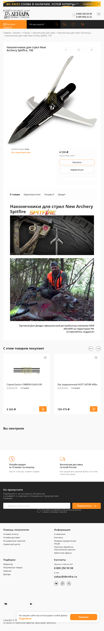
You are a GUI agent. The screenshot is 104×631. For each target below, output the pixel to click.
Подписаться (84, 505)
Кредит (61, 194)
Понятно (84, 617)
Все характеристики (21, 152)
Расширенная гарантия (14, 541)
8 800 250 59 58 (63, 568)
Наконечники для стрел (43, 32)
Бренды (7, 574)
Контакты (58, 537)
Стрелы (26, 32)
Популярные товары (12, 567)
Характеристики (32, 194)
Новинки (7, 571)
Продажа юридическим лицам (65, 542)
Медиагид (8, 564)
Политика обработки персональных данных (64, 548)
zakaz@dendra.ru (65, 576)
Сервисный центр (11, 544)
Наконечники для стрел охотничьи (74, 32)
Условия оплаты (10, 534)
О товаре (15, 194)
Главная (7, 32)
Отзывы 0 (49, 194)
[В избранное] (78, 49)
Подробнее (25, 618)
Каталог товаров (9, 26)
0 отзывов (25, 388)
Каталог (17, 32)
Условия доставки (11, 537)
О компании (59, 534)
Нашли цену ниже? (67, 155)
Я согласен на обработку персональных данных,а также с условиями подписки (61, 511)
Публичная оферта (63, 553)
